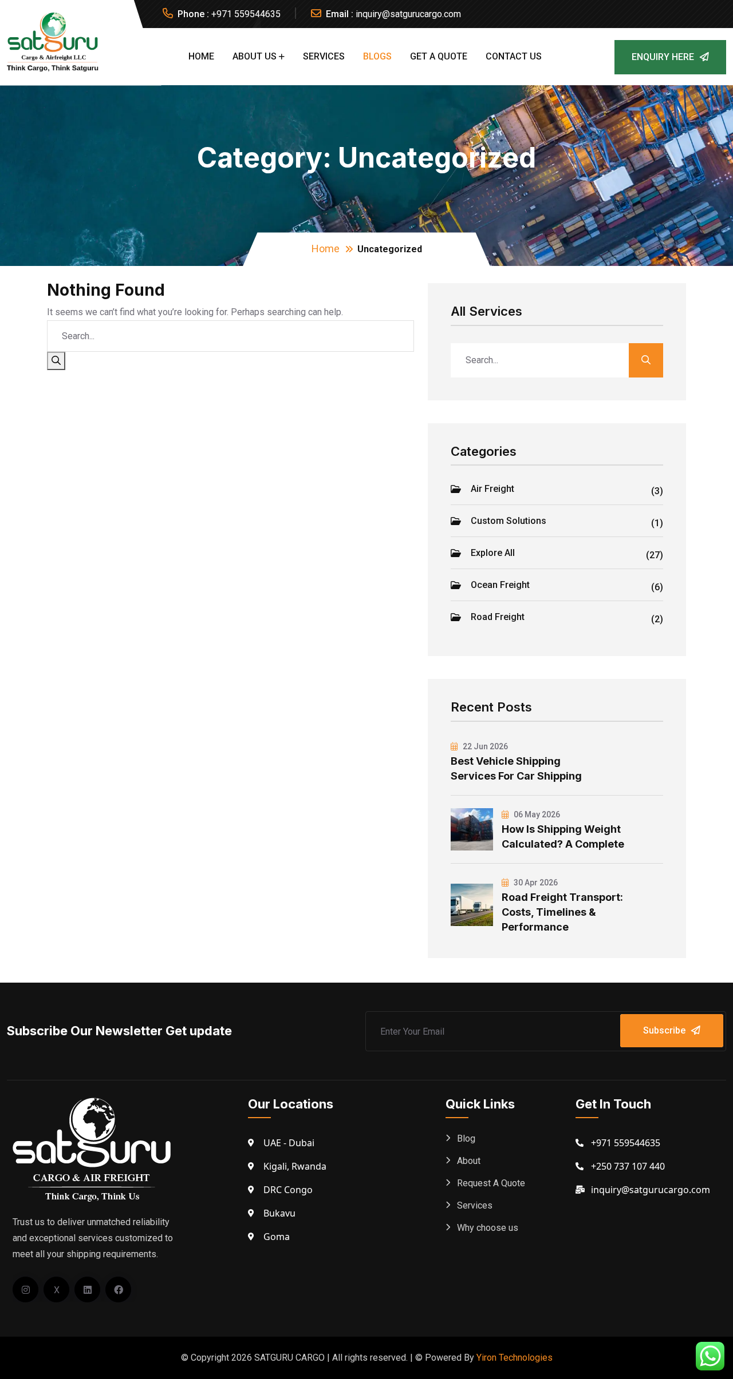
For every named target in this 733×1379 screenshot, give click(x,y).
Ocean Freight (567, 586)
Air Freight (567, 490)
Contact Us (514, 56)
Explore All (567, 554)
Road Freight (567, 618)
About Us (254, 56)
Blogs (377, 56)
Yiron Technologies (514, 1357)
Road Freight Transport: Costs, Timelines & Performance (562, 912)
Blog (466, 1138)
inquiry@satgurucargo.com (408, 14)
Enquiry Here (663, 56)
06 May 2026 (536, 814)
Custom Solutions (567, 522)
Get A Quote (438, 56)
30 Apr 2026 (535, 882)
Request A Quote (491, 1183)
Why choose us (487, 1227)
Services (324, 56)
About (468, 1160)
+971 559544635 (246, 14)
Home (201, 56)
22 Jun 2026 (484, 746)
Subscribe (664, 1030)
